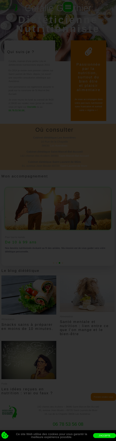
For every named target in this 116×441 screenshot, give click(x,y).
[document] (58, 220)
